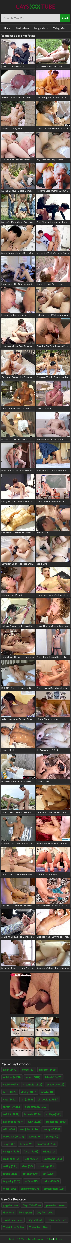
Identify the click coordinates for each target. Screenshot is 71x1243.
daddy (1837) (28, 1091)
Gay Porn (8, 1212)
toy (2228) (48, 1173)
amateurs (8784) (46, 1143)
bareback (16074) (13, 1136)
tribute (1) (49, 1151)
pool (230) (52, 1136)
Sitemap (58, 1239)
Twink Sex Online (13, 1219)
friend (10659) (53, 1077)
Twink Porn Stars (39, 1227)
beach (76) (26, 1143)
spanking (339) (46, 1166)
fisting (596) (10, 1166)
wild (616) (9, 1129)
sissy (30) (27, 1166)
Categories (59, 28)
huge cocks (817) (13, 1121)
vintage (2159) (51, 1129)
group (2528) (10, 1173)
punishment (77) (30, 1188)
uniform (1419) (47, 1069)
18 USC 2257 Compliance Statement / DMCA (31, 1239)
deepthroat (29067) (36, 1106)
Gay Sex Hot (35, 1219)
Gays (35, 6)
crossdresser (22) (54, 1188)
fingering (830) (11, 1181)
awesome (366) (53, 1158)
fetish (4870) (30, 1173)
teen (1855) (9, 1091)
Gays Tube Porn (32, 1205)
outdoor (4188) (12, 1077)
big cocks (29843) (48, 1099)
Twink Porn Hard (56, 1219)
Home (7, 28)
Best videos (22, 28)
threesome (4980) (56, 1121)
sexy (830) (9, 1143)
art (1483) (27, 1099)
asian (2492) (10, 1069)
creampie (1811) (32, 1084)
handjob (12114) (29, 1129)
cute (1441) (9, 1099)
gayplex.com (10, 1205)
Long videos (41, 28)
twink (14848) (11, 1114)
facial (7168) (31, 1151)
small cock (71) (11, 1158)
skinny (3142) (51, 1181)
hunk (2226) (34, 1121)
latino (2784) (33, 1077)
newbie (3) (47, 1091)
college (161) (53, 1114)
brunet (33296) (32, 1114)
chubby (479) (10, 1084)
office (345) (31, 1181)
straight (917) (11, 1151)
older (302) (9, 1188)
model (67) (28, 1069)
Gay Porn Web (45, 1212)
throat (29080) (11, 1106)
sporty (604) (32, 1158)
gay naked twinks (55, 1205)
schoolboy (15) (55, 1084)
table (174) (35, 1136)
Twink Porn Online (13, 1227)
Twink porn (25, 1212)
